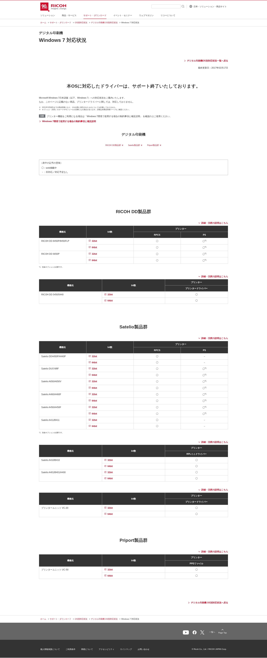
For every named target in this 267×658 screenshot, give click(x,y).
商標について (87, 649)
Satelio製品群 (134, 145)
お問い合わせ (143, 649)
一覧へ (212, 632)
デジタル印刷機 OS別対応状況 (104, 22)
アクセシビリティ (106, 649)
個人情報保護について (50, 649)
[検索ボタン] (182, 6)
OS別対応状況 (81, 22)
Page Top (222, 633)
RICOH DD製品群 (113, 145)
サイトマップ (126, 649)
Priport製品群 (153, 145)
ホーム (43, 22)
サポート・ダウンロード (60, 22)
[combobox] (166, 6)
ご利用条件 (70, 649)
